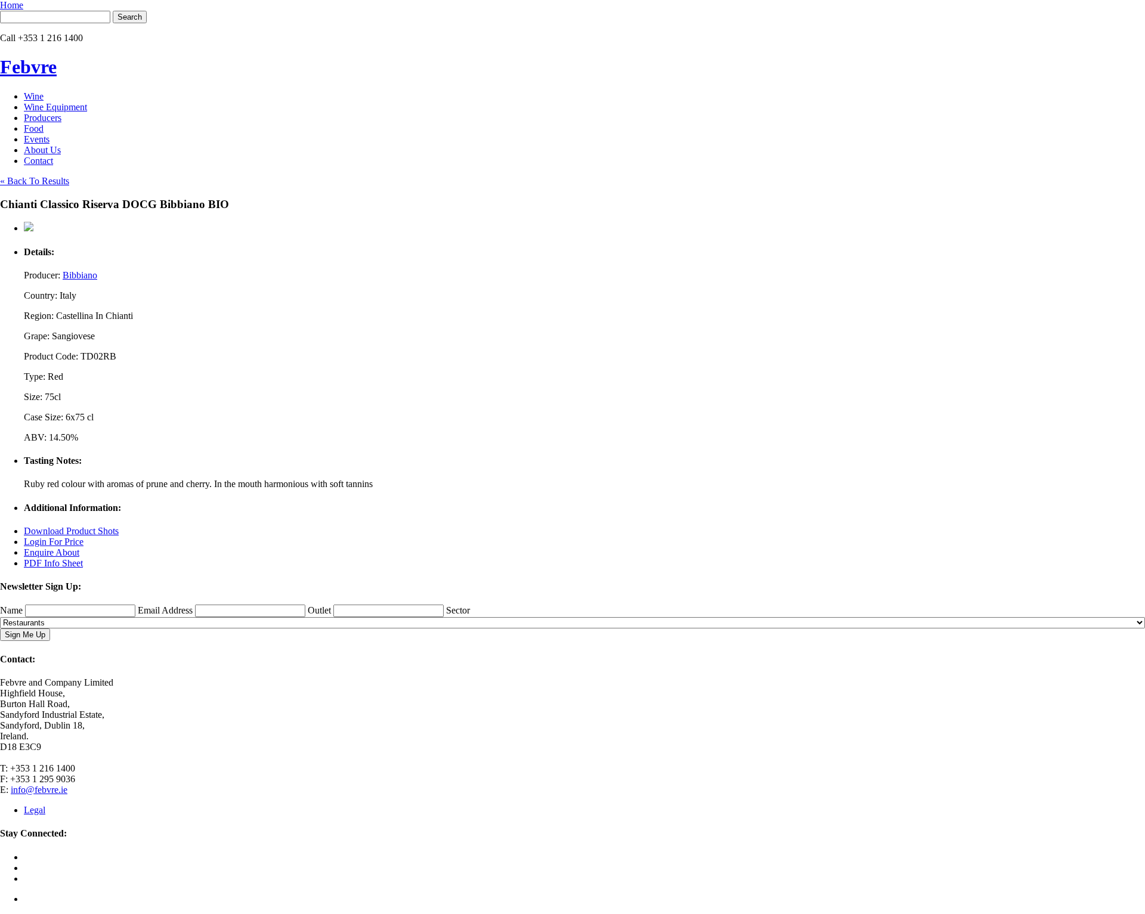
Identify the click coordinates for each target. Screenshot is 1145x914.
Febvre (28, 67)
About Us (42, 150)
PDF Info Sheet (53, 563)
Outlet (319, 610)
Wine (34, 96)
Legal (34, 810)
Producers (42, 118)
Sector (458, 610)
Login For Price (53, 542)
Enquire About (51, 552)
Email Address (165, 610)
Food (34, 128)
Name (11, 610)
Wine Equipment (55, 107)
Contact (38, 161)
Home (11, 5)
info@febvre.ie (39, 790)
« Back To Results (34, 181)
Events (36, 139)
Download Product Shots (71, 531)
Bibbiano (80, 275)
